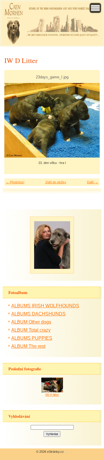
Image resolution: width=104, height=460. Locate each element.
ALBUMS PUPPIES (31, 338)
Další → (92, 182)
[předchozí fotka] (13, 120)
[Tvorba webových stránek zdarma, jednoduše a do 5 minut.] (66, 452)
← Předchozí (15, 182)
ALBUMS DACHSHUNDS (38, 313)
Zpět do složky (55, 182)
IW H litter (52, 394)
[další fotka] (90, 120)
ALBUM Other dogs (31, 321)
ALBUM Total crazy (31, 330)
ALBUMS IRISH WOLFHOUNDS (45, 305)
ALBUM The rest (28, 346)
